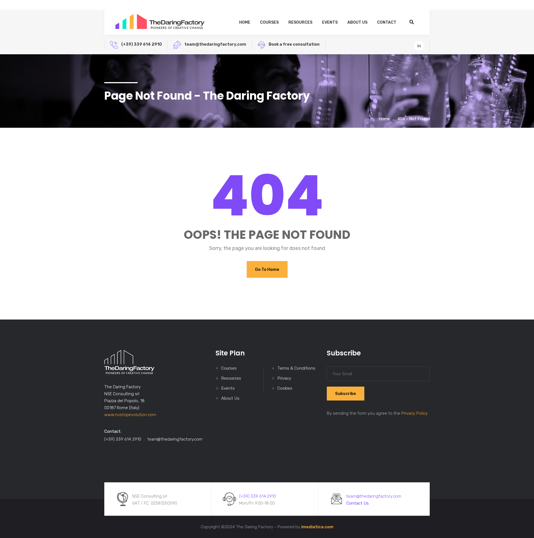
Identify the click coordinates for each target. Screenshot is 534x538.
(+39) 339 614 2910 (141, 44)
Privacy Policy (414, 413)
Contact (386, 22)
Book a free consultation (294, 44)
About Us (357, 22)
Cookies (284, 388)
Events (330, 22)
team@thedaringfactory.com (215, 44)
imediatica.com (317, 526)
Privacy (284, 378)
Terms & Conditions (296, 368)
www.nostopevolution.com (130, 414)
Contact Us (357, 503)
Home (244, 22)
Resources (300, 22)
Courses (269, 22)
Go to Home (267, 269)
